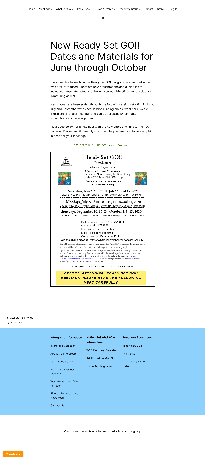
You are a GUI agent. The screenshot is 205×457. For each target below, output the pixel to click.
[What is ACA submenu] (72, 9)
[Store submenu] (165, 9)
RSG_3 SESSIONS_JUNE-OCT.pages (94, 145)
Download (123, 145)
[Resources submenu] (91, 9)
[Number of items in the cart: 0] (102, 18)
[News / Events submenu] (114, 9)
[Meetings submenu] (51, 9)
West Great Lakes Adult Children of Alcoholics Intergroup (102, 431)
